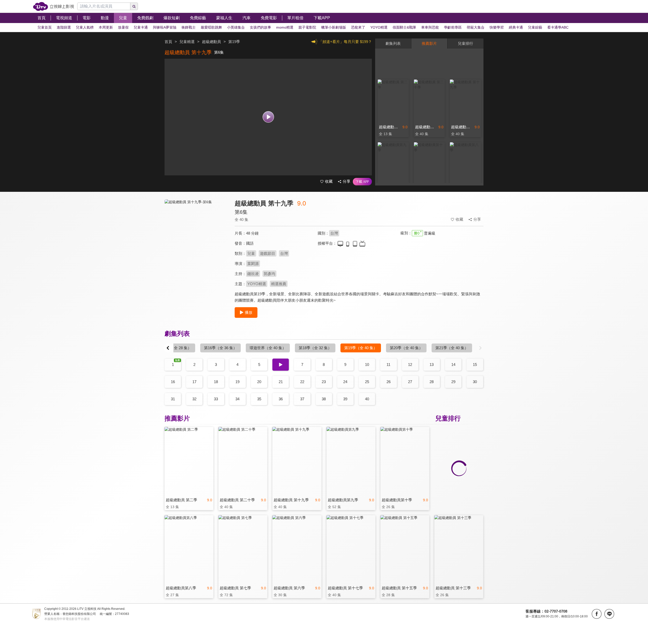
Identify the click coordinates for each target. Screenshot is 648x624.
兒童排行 (465, 43)
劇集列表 (393, 43)
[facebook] (597, 614)
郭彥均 (269, 274)
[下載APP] (362, 181)
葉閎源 (253, 263)
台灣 (334, 233)
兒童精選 (187, 41)
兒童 (251, 253)
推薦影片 (429, 43)
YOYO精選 (256, 284)
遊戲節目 (267, 253)
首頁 (168, 41)
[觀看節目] (268, 117)
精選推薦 (278, 284)
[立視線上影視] (53, 6)
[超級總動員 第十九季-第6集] (196, 244)
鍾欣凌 (253, 274)
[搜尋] (134, 6)
